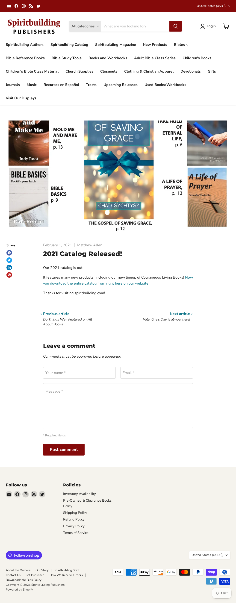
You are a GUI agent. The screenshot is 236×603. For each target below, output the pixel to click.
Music (32, 84)
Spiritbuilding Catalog (69, 44)
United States (212, 6)
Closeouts (108, 71)
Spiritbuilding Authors (25, 44)
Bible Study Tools (67, 58)
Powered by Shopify (19, 590)
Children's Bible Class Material (32, 71)
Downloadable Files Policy (23, 580)
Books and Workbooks (107, 58)
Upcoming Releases (120, 84)
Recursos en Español (61, 84)
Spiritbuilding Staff (66, 570)
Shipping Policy (75, 512)
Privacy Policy (74, 526)
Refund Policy (74, 519)
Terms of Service (75, 532)
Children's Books (197, 58)
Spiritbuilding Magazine (115, 44)
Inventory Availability (79, 493)
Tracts (91, 84)
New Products (155, 44)
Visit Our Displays (21, 98)
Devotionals (190, 71)
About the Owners (18, 570)
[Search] (175, 26)
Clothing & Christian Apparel (149, 71)
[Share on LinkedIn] (9, 267)
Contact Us (13, 575)
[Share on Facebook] (9, 253)
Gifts (212, 71)
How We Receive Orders (66, 575)
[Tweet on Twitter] (9, 260)
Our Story (42, 570)
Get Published (35, 575)
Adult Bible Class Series (155, 58)
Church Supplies (79, 71)
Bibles (180, 44)
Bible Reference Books (25, 58)
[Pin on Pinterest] (9, 275)
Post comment (64, 449)
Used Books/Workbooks (165, 84)
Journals (13, 84)
